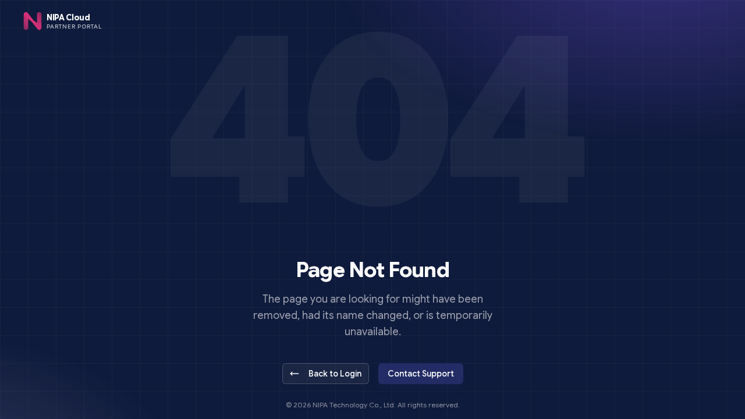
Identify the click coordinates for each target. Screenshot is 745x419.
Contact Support (421, 373)
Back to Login (334, 373)
